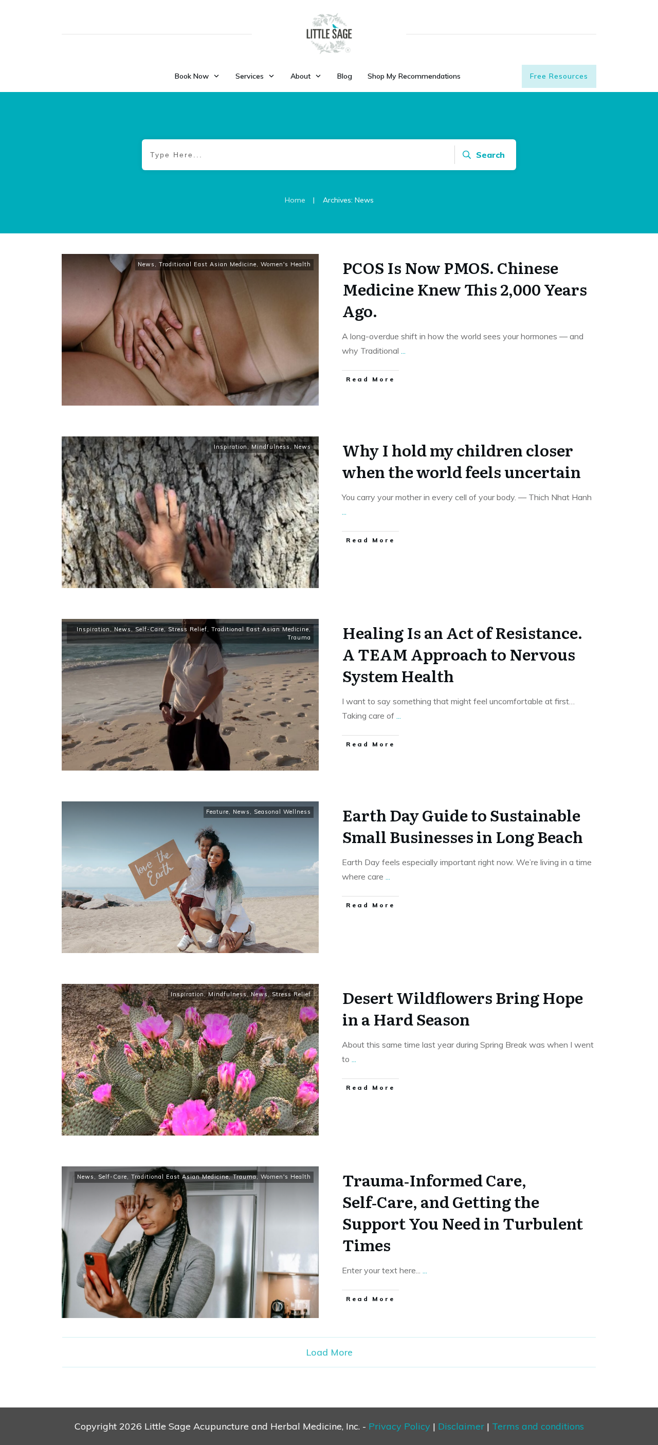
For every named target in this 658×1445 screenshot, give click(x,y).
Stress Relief (187, 629)
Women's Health (286, 264)
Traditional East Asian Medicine (208, 264)
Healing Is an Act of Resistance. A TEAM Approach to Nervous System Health (462, 654)
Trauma (299, 637)
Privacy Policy (399, 1426)
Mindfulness (270, 446)
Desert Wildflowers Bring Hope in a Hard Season (462, 1008)
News (146, 264)
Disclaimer (461, 1426)
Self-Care (149, 629)
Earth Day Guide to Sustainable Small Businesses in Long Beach (462, 825)
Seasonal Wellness (282, 811)
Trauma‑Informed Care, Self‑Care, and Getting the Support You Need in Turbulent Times (462, 1212)
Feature (217, 811)
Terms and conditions (538, 1426)
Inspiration (230, 446)
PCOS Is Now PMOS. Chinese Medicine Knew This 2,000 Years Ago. (464, 289)
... (403, 350)
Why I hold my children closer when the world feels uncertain (461, 460)
